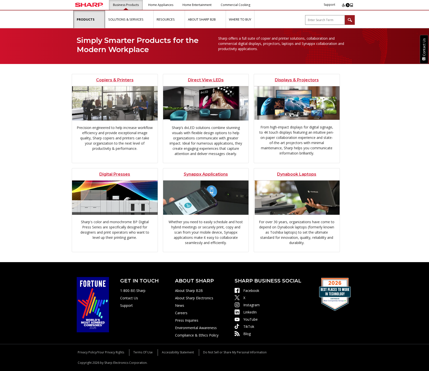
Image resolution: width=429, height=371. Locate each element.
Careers (181, 312)
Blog (247, 333)
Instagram (251, 305)
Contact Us (129, 298)
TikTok (248, 326)
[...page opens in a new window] (93, 304)
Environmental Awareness (196, 327)
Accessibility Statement (178, 352)
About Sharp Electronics (194, 298)
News (179, 305)
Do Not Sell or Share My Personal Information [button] (235, 352)
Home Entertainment (197, 5)
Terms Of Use (143, 352)
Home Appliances (160, 5)
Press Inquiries (186, 320)
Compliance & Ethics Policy (196, 335)
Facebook (251, 290)
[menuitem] (89, 19)
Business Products (126, 5)
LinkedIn (250, 312)
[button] (100, 19)
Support (329, 4)
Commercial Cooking (235, 5)
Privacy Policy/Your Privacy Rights (101, 352)
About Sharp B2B (189, 290)
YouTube (250, 319)
